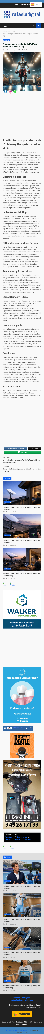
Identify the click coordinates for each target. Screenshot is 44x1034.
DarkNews (38, 1022)
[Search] (34, 26)
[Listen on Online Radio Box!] (31, 728)
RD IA (38, 25)
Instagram (26, 997)
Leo (5, 50)
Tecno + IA (6, 40)
